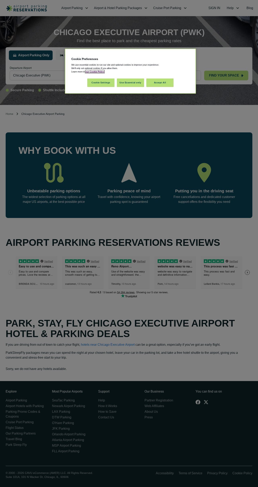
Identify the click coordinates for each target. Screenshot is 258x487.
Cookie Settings (101, 82)
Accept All (160, 82)
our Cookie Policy (94, 71)
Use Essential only (130, 82)
